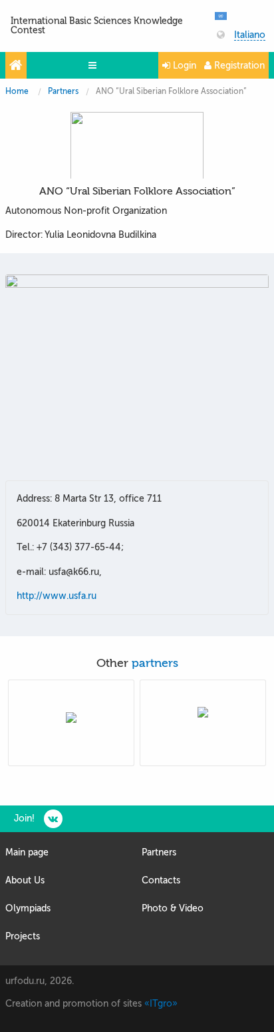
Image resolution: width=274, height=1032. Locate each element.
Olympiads (28, 908)
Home (17, 91)
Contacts (161, 880)
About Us (25, 880)
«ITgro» (161, 1004)
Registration (238, 66)
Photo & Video (173, 908)
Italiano (249, 35)
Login (183, 66)
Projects (22, 936)
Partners (63, 91)
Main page (27, 852)
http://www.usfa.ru (56, 596)
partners (155, 663)
